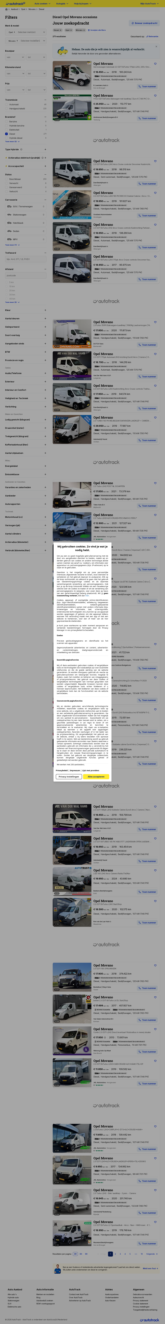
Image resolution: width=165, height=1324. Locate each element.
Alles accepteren (96, 776)
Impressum (75, 770)
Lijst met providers (90, 770)
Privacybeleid (62, 770)
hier (87, 595)
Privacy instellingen (69, 776)
